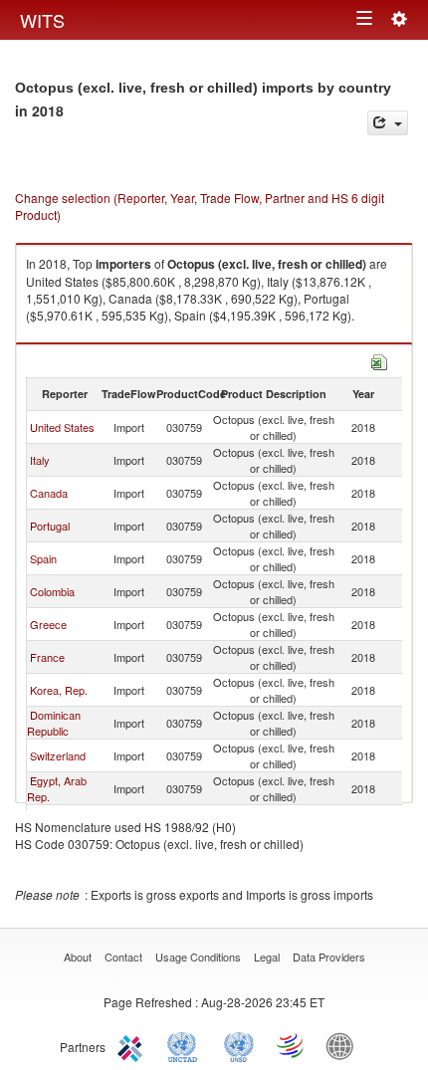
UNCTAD (186, 1045)
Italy (40, 460)
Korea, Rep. (59, 690)
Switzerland (58, 755)
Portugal (50, 526)
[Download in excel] (379, 359)
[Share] (387, 122)
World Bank (344, 1045)
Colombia (52, 591)
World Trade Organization (292, 1045)
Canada (49, 493)
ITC (133, 1045)
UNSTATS (239, 1045)
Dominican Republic (54, 723)
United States (62, 427)
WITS (42, 20)
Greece (48, 624)
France (47, 657)
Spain (43, 558)
